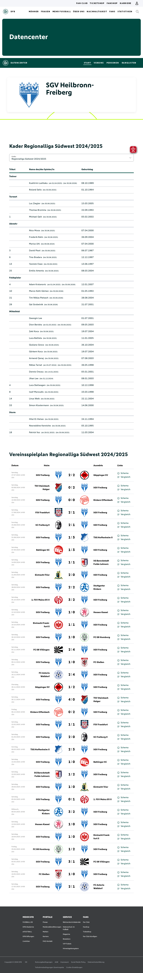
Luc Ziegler (34, 203)
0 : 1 (71, 799)
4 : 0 (71, 699)
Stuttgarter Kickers (99, 587)
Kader (14, 156)
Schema (124, 473)
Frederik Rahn (36, 237)
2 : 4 (71, 649)
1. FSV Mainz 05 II (40, 600)
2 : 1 (71, 512)
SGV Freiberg (43, 475)
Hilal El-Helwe (36, 419)
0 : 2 (71, 487)
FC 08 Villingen (41, 650)
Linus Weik (34, 399)
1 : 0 (71, 612)
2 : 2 (71, 475)
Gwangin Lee (35, 318)
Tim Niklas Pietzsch (38, 298)
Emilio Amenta (36, 271)
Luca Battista (35, 338)
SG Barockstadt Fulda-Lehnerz (101, 562)
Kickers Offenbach (103, 500)
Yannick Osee (36, 264)
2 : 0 (71, 575)
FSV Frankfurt (42, 512)
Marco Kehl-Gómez (39, 291)
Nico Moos (34, 230)
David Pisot (34, 250)
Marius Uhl (34, 244)
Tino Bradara (35, 257)
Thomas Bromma (37, 210)
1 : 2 (71, 687)
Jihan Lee (33, 378)
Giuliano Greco (36, 345)
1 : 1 (71, 562)
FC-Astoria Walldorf (44, 674)
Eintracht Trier (42, 575)
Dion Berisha (35, 325)
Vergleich (125, 477)
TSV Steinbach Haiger (42, 487)
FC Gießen (98, 662)
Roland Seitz (35, 190)
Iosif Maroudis (36, 392)
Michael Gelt (35, 217)
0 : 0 (71, 500)
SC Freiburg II (42, 525)
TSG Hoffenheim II (103, 537)
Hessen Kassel (100, 612)
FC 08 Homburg (101, 637)
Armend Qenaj (36, 358)
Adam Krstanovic (37, 284)
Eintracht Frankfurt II (41, 625)
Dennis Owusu (36, 372)
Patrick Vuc (34, 432)
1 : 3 (71, 537)
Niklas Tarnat (35, 365)
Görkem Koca (36, 351)
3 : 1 (71, 861)
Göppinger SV (100, 475)
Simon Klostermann (39, 405)
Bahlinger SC (43, 550)
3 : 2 (71, 600)
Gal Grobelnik (36, 304)
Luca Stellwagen (37, 385)
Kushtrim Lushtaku (38, 183)
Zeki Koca (34, 331)
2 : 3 (71, 749)
